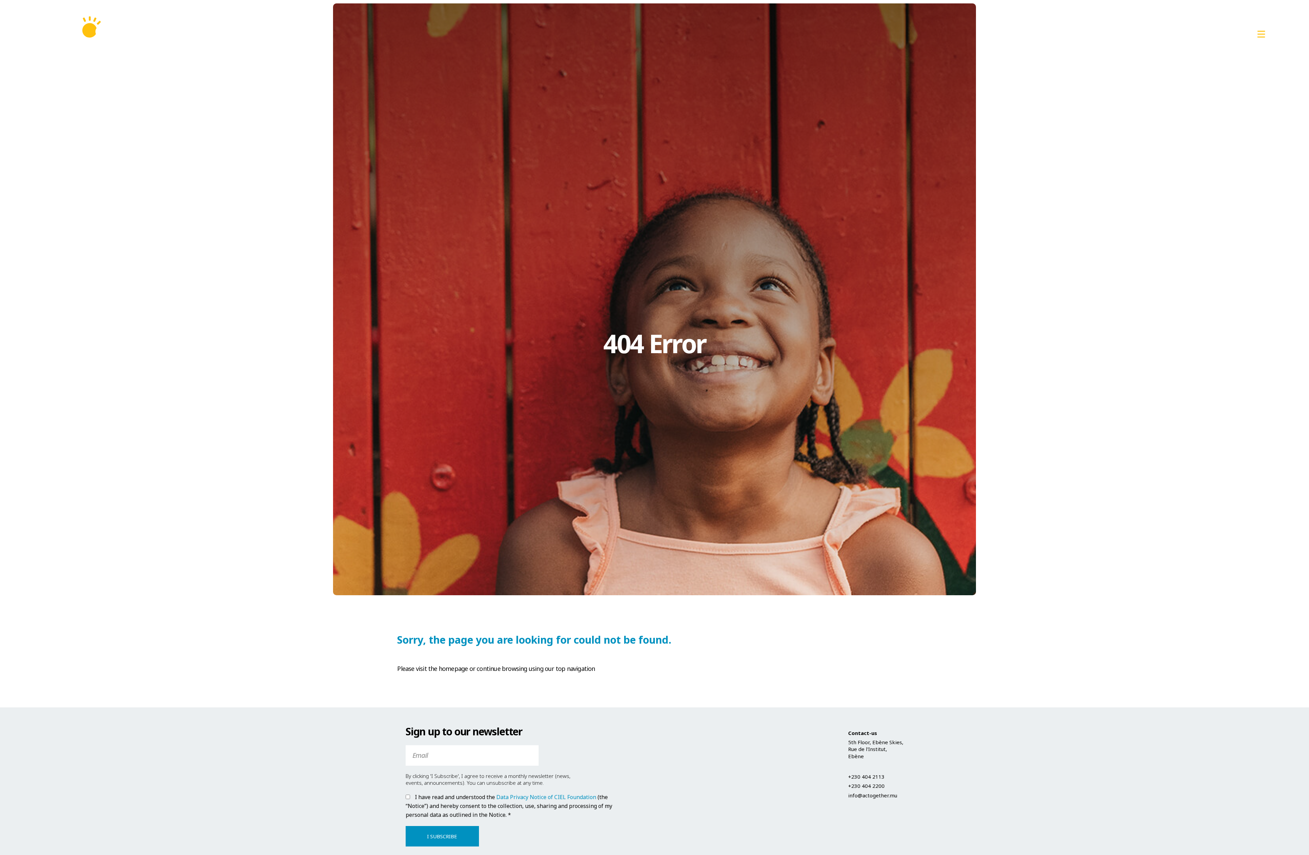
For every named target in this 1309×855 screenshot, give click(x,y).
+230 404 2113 (1149, 34)
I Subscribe (442, 836)
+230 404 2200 (866, 785)
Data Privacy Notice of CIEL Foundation (546, 797)
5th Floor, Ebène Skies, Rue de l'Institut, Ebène (875, 749)
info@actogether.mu (1217, 34)
